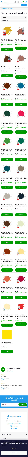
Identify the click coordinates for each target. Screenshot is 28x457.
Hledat (24, 5)
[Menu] (26, 2)
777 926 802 (15, 426)
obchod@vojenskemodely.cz (15, 423)
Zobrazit (7, 49)
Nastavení (14, 448)
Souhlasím (14, 453)
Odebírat (22, 404)
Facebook (15, 428)
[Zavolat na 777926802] (18, 2)
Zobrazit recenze (9, 371)
